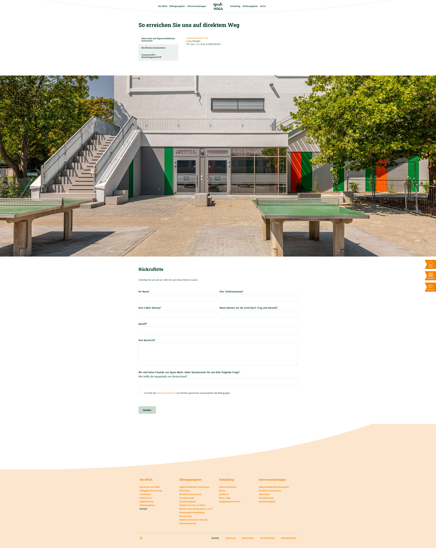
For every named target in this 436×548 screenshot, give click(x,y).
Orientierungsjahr (187, 501)
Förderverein (146, 498)
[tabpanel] (237, 42)
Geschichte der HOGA (150, 487)
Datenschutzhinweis (166, 393)
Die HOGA (162, 6)
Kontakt (143, 509)
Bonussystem (185, 516)
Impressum (230, 538)
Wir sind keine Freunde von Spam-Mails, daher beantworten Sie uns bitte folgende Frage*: (189, 372)
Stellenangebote (250, 6)
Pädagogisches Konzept (151, 490)
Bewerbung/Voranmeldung (191, 512)
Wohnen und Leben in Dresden (193, 519)
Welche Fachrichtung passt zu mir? (196, 509)
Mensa (222, 490)
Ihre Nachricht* (147, 340)
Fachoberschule (186, 498)
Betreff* (143, 324)
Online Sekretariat (227, 487)
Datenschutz (248, 538)
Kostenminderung (187, 523)
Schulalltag (235, 6)
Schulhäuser (145, 494)
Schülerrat (224, 494)
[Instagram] (141, 538)
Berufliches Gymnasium (190, 494)
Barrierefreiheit (267, 538)
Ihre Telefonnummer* (231, 291)
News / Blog (224, 498)
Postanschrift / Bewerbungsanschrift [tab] (151, 56)
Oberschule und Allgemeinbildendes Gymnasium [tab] (158, 39)
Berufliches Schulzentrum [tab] (153, 47)
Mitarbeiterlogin (288, 538)
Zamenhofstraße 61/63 (197, 38)
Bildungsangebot (177, 6)
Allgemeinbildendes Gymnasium (194, 487)
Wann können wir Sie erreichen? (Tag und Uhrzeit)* (249, 307)
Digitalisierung (146, 501)
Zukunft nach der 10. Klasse (192, 505)
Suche (263, 6)
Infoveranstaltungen (196, 6)
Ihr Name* (144, 291)
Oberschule (184, 490)
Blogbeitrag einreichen (229, 501)
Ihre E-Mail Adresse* (150, 307)
